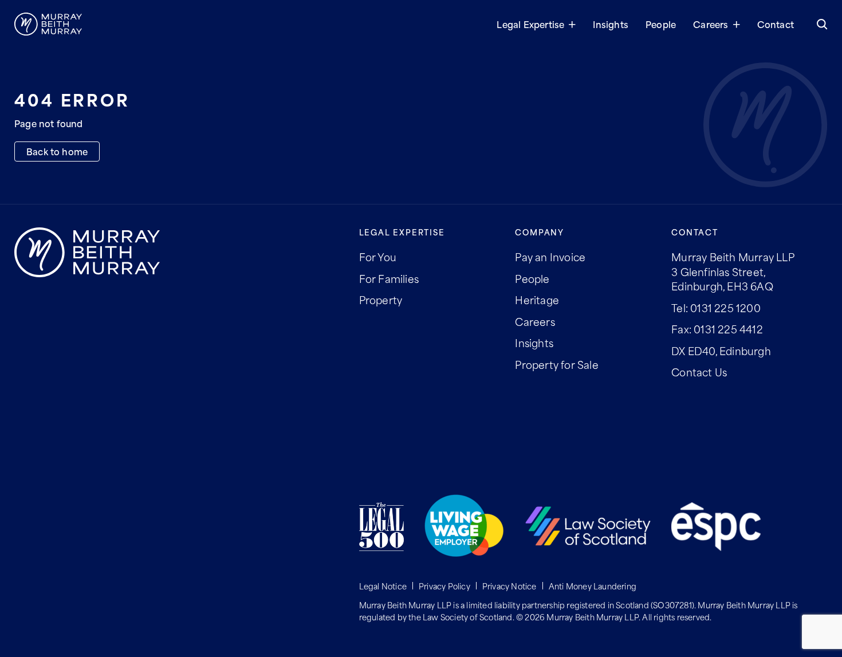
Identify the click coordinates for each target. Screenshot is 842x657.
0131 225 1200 (725, 308)
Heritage (537, 300)
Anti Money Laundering (592, 586)
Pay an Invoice (550, 257)
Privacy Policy (444, 586)
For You (377, 257)
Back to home (57, 151)
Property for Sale (556, 364)
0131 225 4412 (728, 329)
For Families (389, 278)
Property (381, 300)
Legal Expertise (530, 24)
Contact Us (699, 372)
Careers (710, 24)
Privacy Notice (509, 586)
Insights (610, 24)
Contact (775, 24)
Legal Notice (383, 586)
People (661, 24)
